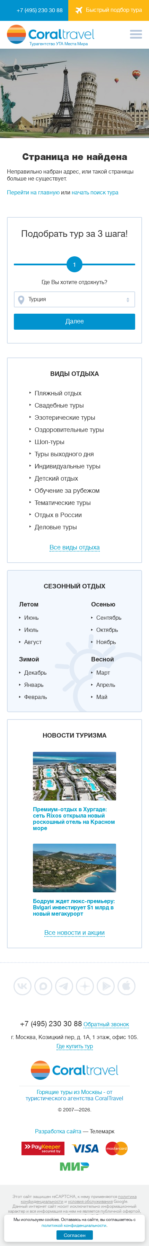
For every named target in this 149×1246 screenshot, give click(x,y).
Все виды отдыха (75, 547)
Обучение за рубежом (67, 490)
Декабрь (35, 673)
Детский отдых (56, 478)
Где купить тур (74, 1046)
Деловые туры (56, 527)
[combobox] (74, 299)
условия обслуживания (90, 1201)
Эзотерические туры (65, 417)
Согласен (75, 1235)
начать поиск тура (95, 193)
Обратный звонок (106, 1024)
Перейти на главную (33, 193)
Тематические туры (63, 502)
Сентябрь (108, 618)
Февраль (35, 697)
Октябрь (107, 630)
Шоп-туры (49, 442)
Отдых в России (58, 515)
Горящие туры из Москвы (69, 1092)
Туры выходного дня (64, 454)
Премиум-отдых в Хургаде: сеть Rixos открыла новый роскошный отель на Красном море (74, 818)
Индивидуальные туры (67, 466)
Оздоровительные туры (69, 429)
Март (103, 673)
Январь (33, 685)
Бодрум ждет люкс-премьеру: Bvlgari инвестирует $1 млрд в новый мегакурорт (74, 907)
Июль (31, 630)
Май (101, 697)
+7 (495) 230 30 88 (40, 10)
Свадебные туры (59, 405)
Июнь (31, 618)
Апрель (105, 685)
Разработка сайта (58, 1131)
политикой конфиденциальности (74, 1225)
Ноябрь (106, 642)
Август (33, 642)
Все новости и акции (74, 932)
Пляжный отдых (58, 393)
